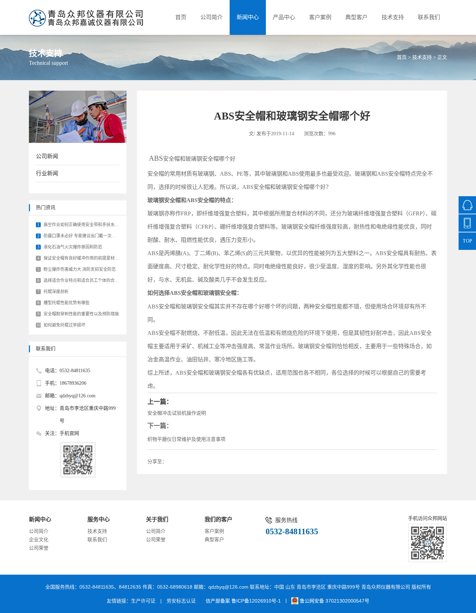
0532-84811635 (467, 223)
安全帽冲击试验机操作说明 (176, 413)
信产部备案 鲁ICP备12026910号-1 (243, 601)
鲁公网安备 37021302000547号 (333, 601)
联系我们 (429, 17)
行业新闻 (47, 173)
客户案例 (320, 17)
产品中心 (284, 17)
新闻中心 (248, 17)
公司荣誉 (38, 548)
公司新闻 (47, 156)
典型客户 (356, 17)
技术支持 (393, 17)
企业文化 (38, 539)
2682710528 (467, 205)
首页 (180, 17)
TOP (467, 241)
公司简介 (211, 17)
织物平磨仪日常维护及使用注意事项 (186, 439)
